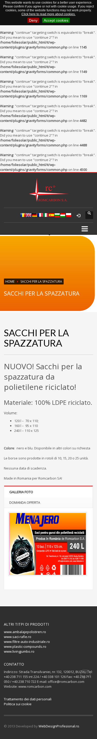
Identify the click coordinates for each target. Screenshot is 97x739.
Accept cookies (56, 20)
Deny (33, 20)
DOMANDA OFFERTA (24, 502)
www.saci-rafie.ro (17, 636)
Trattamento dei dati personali (27, 699)
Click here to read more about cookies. (48, 14)
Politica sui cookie (18, 704)
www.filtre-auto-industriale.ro (27, 641)
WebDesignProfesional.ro (59, 726)
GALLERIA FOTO (21, 492)
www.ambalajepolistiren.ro (25, 631)
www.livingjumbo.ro (19, 651)
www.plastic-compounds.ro (25, 646)
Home (9, 281)
